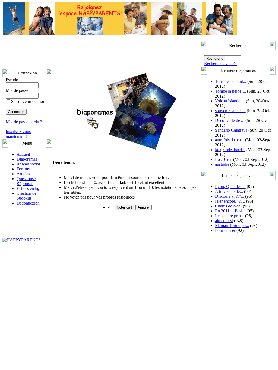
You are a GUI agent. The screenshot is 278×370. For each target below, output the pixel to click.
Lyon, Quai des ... (230, 186)
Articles (23, 173)
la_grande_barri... (230, 149)
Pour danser (225, 230)
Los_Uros (223, 159)
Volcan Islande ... (230, 101)
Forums (23, 169)
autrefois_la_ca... (229, 140)
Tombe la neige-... (230, 91)
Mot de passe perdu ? (24, 121)
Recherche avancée (220, 63)
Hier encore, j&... (230, 201)
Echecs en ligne (30, 188)
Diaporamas (27, 159)
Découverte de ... (229, 120)
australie (222, 164)
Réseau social (28, 164)
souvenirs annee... (230, 110)
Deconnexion (28, 203)
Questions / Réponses (26, 181)
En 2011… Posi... (230, 211)
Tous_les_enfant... (230, 81)
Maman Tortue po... (232, 225)
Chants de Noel (228, 206)
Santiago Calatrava (231, 130)
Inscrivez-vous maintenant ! (18, 134)
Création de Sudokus (26, 195)
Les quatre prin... (229, 215)
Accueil (23, 154)
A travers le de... (229, 191)
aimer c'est (224, 220)
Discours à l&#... (229, 196)
